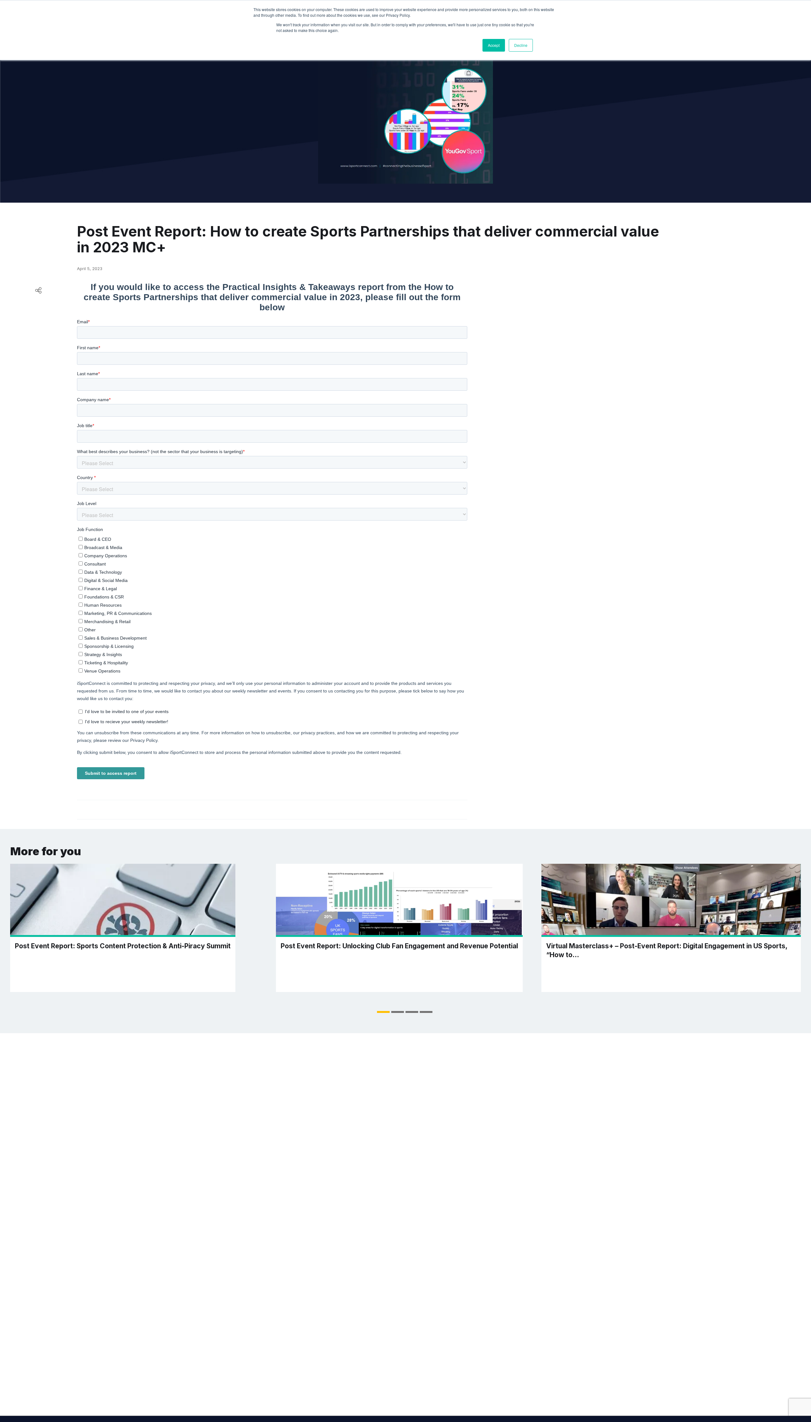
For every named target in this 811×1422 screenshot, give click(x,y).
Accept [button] (494, 45)
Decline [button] (520, 45)
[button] (383, 1012)
